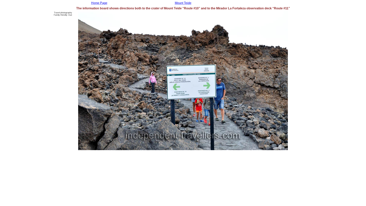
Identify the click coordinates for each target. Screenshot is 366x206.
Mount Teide (183, 3)
